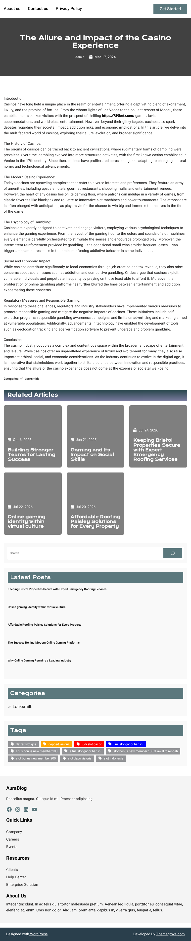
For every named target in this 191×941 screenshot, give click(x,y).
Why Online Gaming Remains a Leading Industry (39, 660)
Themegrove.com (170, 934)
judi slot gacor (91, 744)
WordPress (38, 934)
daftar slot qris (26, 744)
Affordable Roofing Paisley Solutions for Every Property (95, 522)
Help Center (16, 877)
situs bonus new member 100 (36, 751)
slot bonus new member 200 (36, 758)
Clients (12, 869)
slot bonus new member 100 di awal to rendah (145, 751)
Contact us (38, 9)
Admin (79, 57)
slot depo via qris (80, 758)
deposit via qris (59, 744)
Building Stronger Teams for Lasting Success (31, 455)
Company (14, 832)
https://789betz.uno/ (118, 115)
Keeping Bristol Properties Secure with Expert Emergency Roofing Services (156, 450)
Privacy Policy (69, 9)
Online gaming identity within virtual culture (27, 522)
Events (11, 846)
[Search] (172, 553)
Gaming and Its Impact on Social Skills (92, 455)
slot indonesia (113, 758)
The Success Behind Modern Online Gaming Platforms (44, 642)
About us (12, 9)
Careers (12, 839)
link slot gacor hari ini (128, 744)
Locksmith (32, 378)
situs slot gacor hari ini (85, 751)
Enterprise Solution (22, 884)
